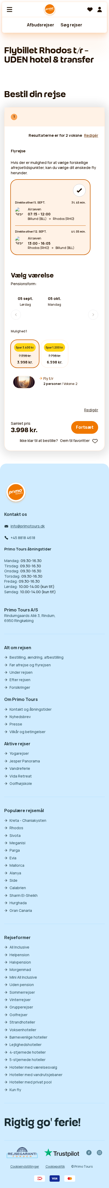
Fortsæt (84, 427)
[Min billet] (99, 9)
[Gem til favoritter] (95, 441)
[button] (54, 382)
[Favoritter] (90, 9)
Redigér (91, 409)
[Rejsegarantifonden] (22, 1152)
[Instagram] (99, 1152)
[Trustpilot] (61, 1152)
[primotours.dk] (16, 492)
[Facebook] (89, 1152)
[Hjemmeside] (49, 9)
